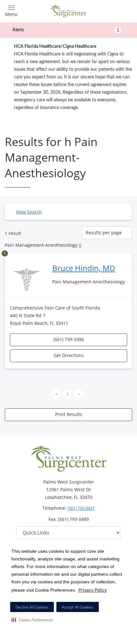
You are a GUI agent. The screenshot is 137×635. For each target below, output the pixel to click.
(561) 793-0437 (81, 508)
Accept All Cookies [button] (77, 607)
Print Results (68, 414)
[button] (32, 620)
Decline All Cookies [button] (32, 607)
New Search (29, 212)
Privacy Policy (92, 590)
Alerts (65, 30)
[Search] (116, 10)
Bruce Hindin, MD (83, 268)
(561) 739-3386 (68, 339)
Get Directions (69, 355)
